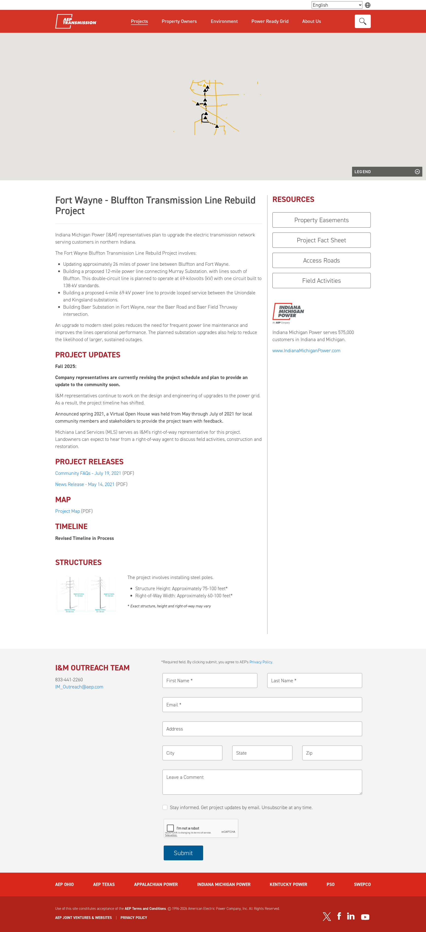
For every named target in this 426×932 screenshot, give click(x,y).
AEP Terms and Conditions (145, 908)
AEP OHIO (64, 884)
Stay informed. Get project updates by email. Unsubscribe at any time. (241, 807)
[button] (204, 85)
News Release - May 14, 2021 (85, 484)
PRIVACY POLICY (134, 917)
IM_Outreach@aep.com (79, 686)
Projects (139, 21)
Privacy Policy (260, 662)
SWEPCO (362, 884)
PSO (331, 884)
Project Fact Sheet (321, 240)
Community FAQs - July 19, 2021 (88, 473)
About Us (311, 21)
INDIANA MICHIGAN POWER (223, 884)
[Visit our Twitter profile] (327, 916)
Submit (183, 853)
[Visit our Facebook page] (339, 916)
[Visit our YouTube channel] (365, 917)
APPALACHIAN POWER (156, 884)
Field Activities (321, 280)
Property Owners (179, 21)
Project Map (67, 511)
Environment (224, 21)
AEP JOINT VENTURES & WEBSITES (83, 917)
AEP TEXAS (104, 884)
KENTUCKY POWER (288, 884)
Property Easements (321, 220)
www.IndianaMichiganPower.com (306, 350)
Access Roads (321, 260)
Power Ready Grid (269, 21)
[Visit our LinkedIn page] (351, 916)
